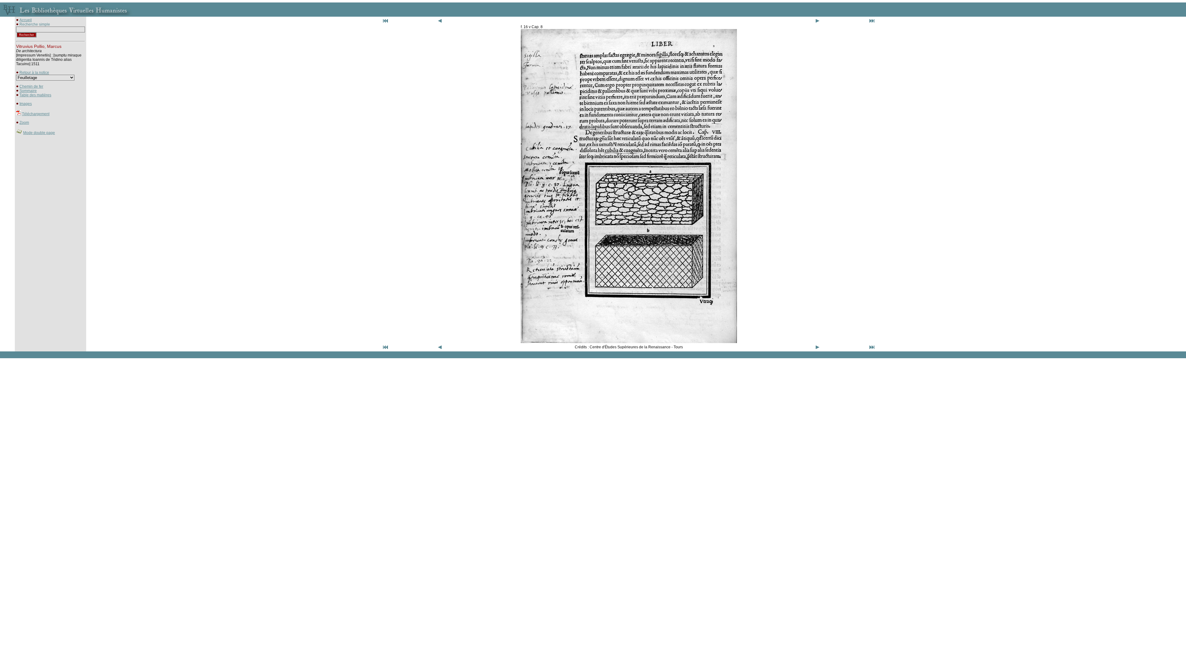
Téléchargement (35, 114)
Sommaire (28, 91)
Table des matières (35, 95)
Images (25, 104)
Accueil (25, 20)
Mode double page (39, 133)
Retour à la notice (34, 72)
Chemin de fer (31, 86)
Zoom (24, 122)
